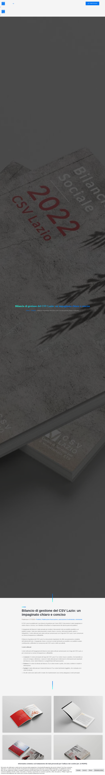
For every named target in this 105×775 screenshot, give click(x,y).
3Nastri (10, 3)
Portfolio (67, 3)
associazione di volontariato (66, 619)
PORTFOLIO (93, 3)
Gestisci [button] (85, 770)
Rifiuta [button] (90, 770)
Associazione (54, 619)
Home (49, 3)
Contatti (76, 3)
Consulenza (57, 3)
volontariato (78, 619)
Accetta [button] (78, 770)
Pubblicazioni (46, 619)
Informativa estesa (98, 770)
